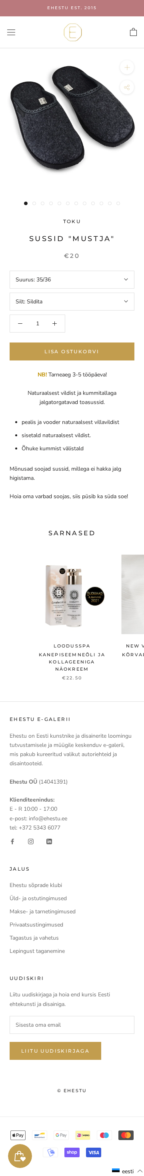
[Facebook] (12, 841)
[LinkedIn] (49, 841)
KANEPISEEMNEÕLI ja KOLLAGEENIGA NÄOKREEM (72, 662)
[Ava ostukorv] (133, 32)
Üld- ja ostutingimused (38, 898)
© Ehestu (72, 1090)
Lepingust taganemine (37, 951)
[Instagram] (31, 841)
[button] (127, 1171)
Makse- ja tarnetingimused (43, 911)
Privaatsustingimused (36, 925)
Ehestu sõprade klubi (36, 885)
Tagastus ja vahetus (34, 938)
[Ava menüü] (11, 32)
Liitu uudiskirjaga (55, 1051)
